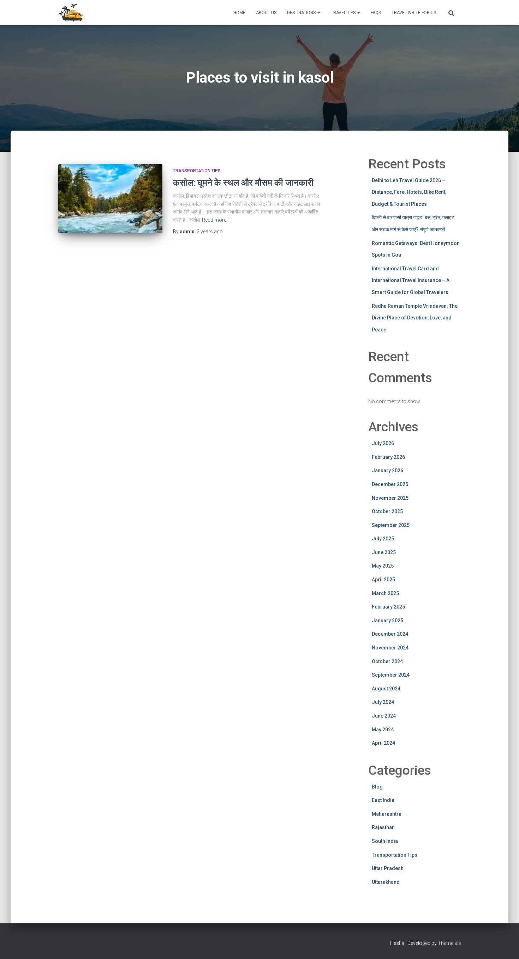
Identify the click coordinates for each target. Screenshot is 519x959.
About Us (266, 12)
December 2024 (390, 634)
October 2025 (387, 511)
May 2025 (383, 566)
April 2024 (383, 743)
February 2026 (388, 457)
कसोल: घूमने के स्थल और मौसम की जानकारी (243, 182)
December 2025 (390, 484)
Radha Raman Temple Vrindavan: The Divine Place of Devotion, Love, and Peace (415, 317)
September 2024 (391, 675)
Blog (377, 787)
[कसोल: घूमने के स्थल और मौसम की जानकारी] (110, 199)
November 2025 (390, 498)
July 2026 (383, 443)
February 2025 (388, 607)
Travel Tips (344, 12)
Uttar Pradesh (388, 868)
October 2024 (387, 661)
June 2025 (384, 552)
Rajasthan (383, 827)
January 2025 (387, 620)
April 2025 (383, 579)
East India (383, 800)
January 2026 (387, 470)
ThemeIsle (449, 943)
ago (210, 231)
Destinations (302, 12)
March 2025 (385, 593)
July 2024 (383, 702)
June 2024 (384, 716)
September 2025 (391, 525)
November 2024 (390, 648)
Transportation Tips (197, 170)
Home (239, 12)
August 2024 (386, 688)
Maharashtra (386, 814)
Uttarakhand (386, 882)
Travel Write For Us (414, 12)
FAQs (376, 12)
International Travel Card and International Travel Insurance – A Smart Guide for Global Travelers (410, 280)
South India (385, 841)
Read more (214, 220)
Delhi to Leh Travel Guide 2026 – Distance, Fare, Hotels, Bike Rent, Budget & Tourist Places (409, 192)
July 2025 (383, 538)
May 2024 (383, 729)
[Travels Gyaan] (71, 13)
